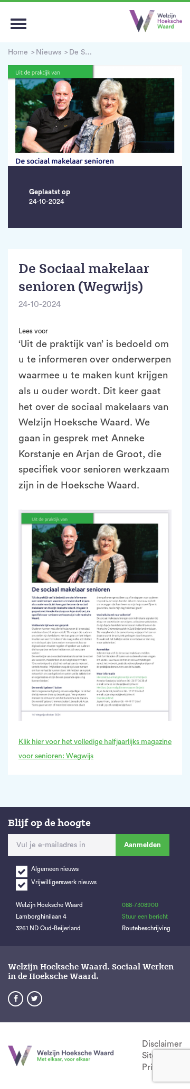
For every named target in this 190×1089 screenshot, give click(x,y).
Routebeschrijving (146, 928)
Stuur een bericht (145, 917)
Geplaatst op (49, 191)
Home (18, 52)
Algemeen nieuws (55, 869)
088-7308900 (140, 905)
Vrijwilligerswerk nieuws (64, 882)
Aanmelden (142, 844)
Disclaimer (162, 1044)
